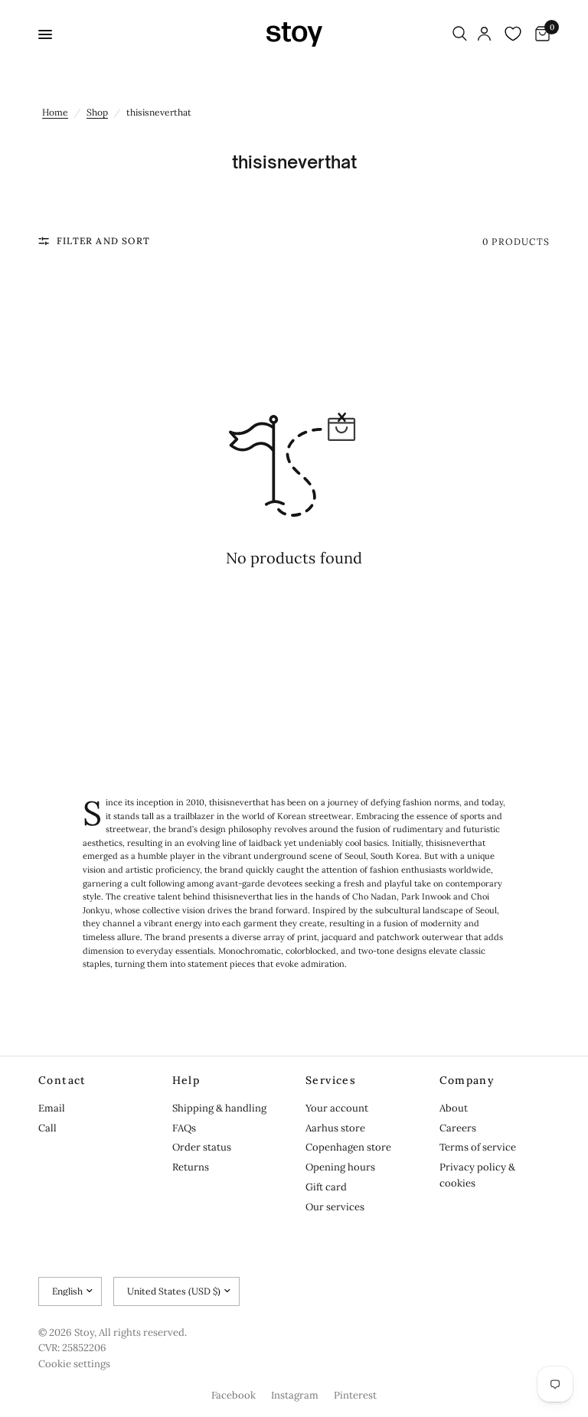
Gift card (326, 1186)
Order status (201, 1147)
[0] (540, 34)
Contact (62, 1080)
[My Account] (484, 34)
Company (467, 1080)
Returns (190, 1167)
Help (186, 1080)
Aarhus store (335, 1128)
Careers (457, 1128)
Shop (97, 112)
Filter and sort (103, 241)
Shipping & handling (219, 1108)
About (453, 1108)
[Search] (459, 34)
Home (55, 112)
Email (51, 1108)
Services (330, 1080)
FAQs (184, 1128)
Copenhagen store (348, 1147)
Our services (334, 1206)
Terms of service (477, 1147)
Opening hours (340, 1167)
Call (47, 1128)
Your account (336, 1108)
